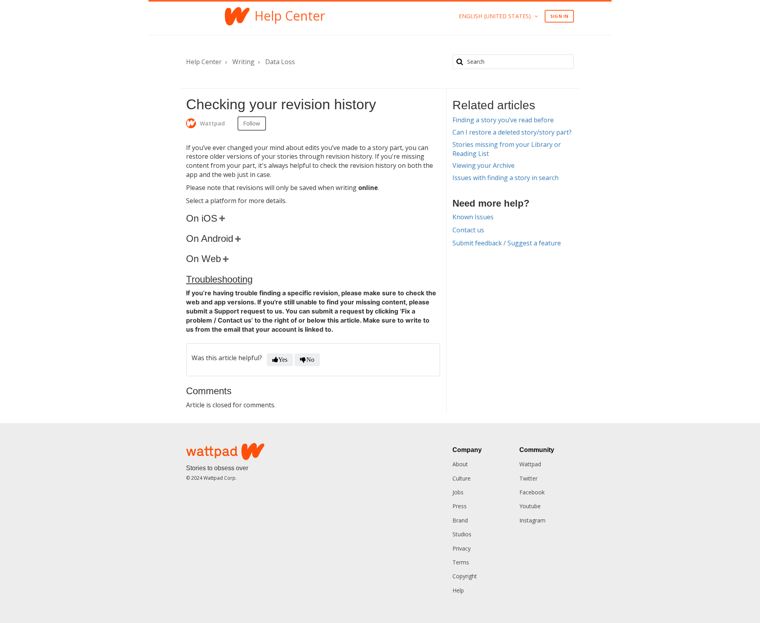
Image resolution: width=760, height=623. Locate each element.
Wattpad (530, 464)
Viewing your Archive (483, 165)
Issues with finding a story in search (505, 177)
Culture (461, 478)
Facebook (532, 492)
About (460, 464)
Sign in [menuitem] (559, 16)
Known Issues (473, 217)
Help (458, 590)
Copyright (464, 576)
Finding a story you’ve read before (503, 120)
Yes (282, 359)
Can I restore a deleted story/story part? (512, 132)
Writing (243, 61)
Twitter (528, 478)
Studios (461, 534)
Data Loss (280, 61)
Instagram (532, 520)
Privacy (461, 548)
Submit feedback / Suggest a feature (506, 243)
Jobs (458, 492)
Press (459, 506)
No (310, 359)
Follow (251, 123)
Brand (460, 520)
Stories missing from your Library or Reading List (506, 149)
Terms (460, 562)
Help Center (204, 61)
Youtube (530, 506)
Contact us (468, 230)
